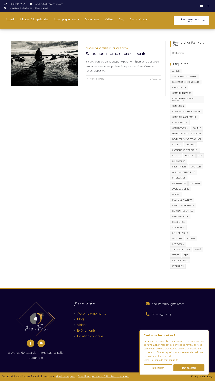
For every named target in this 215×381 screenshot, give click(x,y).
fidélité (189, 156)
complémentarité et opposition (183, 100)
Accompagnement (65, 19)
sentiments (178, 227)
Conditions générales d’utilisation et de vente (103, 376)
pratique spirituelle (183, 205)
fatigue (176, 156)
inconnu (195, 183)
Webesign (207, 376)
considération (180, 128)
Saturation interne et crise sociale (116, 53)
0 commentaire (96, 79)
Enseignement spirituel (99, 48)
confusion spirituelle (184, 117)
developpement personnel (186, 134)
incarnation (179, 183)
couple (197, 128)
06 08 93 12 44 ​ (162, 314)
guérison (196, 167)
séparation (178, 244)
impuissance (178, 178)
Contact (144, 19)
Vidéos (109, 19)
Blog (121, 19)
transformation (181, 250)
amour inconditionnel (184, 76)
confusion (178, 106)
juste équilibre (180, 189)
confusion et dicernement (186, 111)
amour (176, 71)
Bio (132, 19)
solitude (177, 239)
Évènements (92, 19)
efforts (176, 145)
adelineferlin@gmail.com (168, 304)
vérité (175, 255)
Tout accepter (189, 368)
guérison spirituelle (183, 172)
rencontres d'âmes (182, 211)
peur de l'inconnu (182, 200)
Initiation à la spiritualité (34, 19)
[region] (174, 352)
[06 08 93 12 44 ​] (148, 314)
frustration (179, 167)
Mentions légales (65, 376)
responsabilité (180, 216)
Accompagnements (91, 313)
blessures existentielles (186, 82)
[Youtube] (41, 343)
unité (198, 250)
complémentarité (181, 93)
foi (200, 156)
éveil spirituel (180, 261)
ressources (178, 222)
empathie (190, 145)
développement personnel (186, 139)
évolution (178, 266)
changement (179, 87)
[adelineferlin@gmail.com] (148, 304)
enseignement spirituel (185, 150)
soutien (191, 239)
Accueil (10, 19)
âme (186, 255)
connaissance (180, 123)
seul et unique (180, 233)
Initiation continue (90, 336)
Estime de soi (121, 48)
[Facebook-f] (30, 343)
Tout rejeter (158, 368)
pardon (176, 194)
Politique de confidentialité (164, 360)
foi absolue (178, 161)
